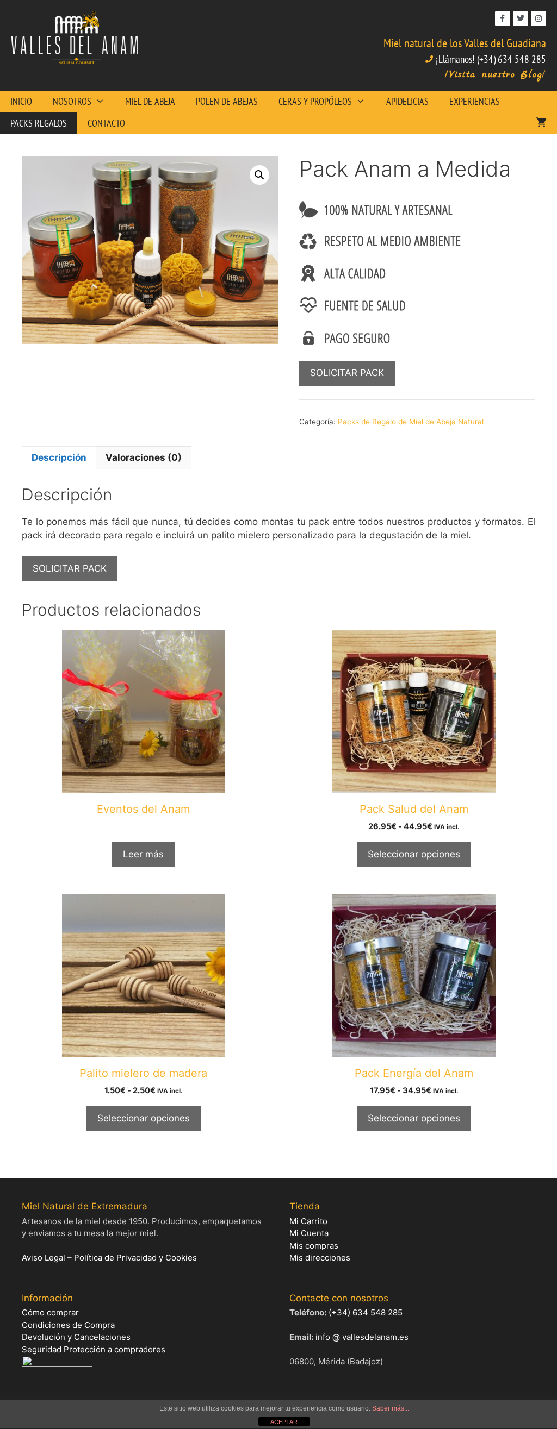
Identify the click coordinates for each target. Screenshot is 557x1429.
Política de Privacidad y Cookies (135, 1257)
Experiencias (474, 101)
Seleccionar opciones (414, 854)
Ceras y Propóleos (315, 101)
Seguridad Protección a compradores (93, 1349)
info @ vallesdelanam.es (362, 1337)
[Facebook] (502, 18)
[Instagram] (538, 18)
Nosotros (72, 101)
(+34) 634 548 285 (366, 1312)
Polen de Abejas (227, 101)
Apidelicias (407, 101)
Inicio (21, 101)
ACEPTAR (284, 1422)
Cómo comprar (50, 1312)
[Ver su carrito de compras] (541, 123)
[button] (259, 175)
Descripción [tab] (59, 457)
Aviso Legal (43, 1257)
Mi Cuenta (309, 1233)
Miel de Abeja (150, 101)
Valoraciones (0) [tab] (144, 457)
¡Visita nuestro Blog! (495, 74)
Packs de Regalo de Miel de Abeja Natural (411, 421)
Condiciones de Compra (68, 1325)
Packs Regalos (38, 123)
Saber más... (390, 1408)
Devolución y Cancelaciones (76, 1337)
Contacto (106, 123)
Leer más (143, 854)
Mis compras (313, 1245)
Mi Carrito (308, 1221)
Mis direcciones (319, 1257)
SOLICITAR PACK (347, 372)
